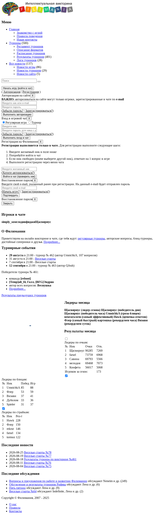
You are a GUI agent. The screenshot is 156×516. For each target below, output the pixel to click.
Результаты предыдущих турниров (24, 295)
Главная (14, 29)
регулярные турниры (91, 238)
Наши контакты (27, 39)
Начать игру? (11, 191)
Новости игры (26, 67)
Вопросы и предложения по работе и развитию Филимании (48, 481)
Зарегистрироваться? (39, 110)
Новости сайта (26, 74)
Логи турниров (27, 60)
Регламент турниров (30, 46)
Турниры (15, 43)
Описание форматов (30, 49)
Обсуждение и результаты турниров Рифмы (37, 484)
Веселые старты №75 (37, 466)
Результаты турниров (30, 56)
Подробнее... (52, 242)
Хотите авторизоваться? (18, 172)
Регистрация (30, 91)
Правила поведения (29, 36)
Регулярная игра (16, 122)
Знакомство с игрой (29, 32)
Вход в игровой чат (14, 118)
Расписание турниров (31, 53)
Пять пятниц (17, 487)
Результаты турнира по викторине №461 (50, 459)
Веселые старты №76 (37, 462)
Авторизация (11, 91)
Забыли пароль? (12, 110)
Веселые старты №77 (37, 455)
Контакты (15, 511)
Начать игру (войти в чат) (17, 88)
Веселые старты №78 (37, 452)
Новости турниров (29, 70)
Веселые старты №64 (23, 491)
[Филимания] (37, 14)
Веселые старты (45, 258)
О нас (13, 504)
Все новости (17, 63)
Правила (14, 507)
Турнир (36, 122)
